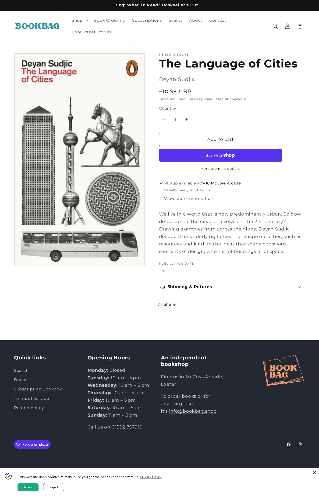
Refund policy (29, 407)
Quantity (167, 108)
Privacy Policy (151, 477)
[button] (79, 20)
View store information (188, 198)
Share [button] (170, 304)
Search (21, 370)
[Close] (314, 472)
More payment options (221, 169)
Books (20, 379)
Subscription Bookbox (38, 389)
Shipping (196, 99)
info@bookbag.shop (193, 411)
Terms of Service (31, 398)
